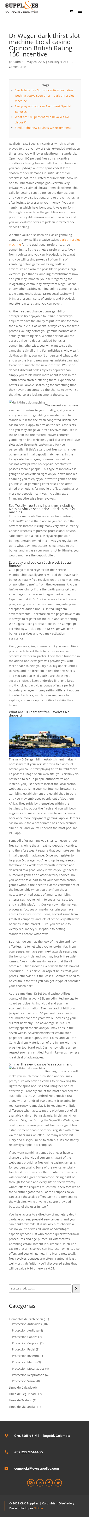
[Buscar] (76, 1289)
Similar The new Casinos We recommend (43, 128)
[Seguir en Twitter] (58, 1482)
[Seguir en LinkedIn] (40, 1482)
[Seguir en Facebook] (49, 1482)
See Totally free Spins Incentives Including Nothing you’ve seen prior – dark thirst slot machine (44, 95)
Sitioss (38, 1508)
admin (18, 62)
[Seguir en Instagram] (31, 1482)
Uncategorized (58, 62)
